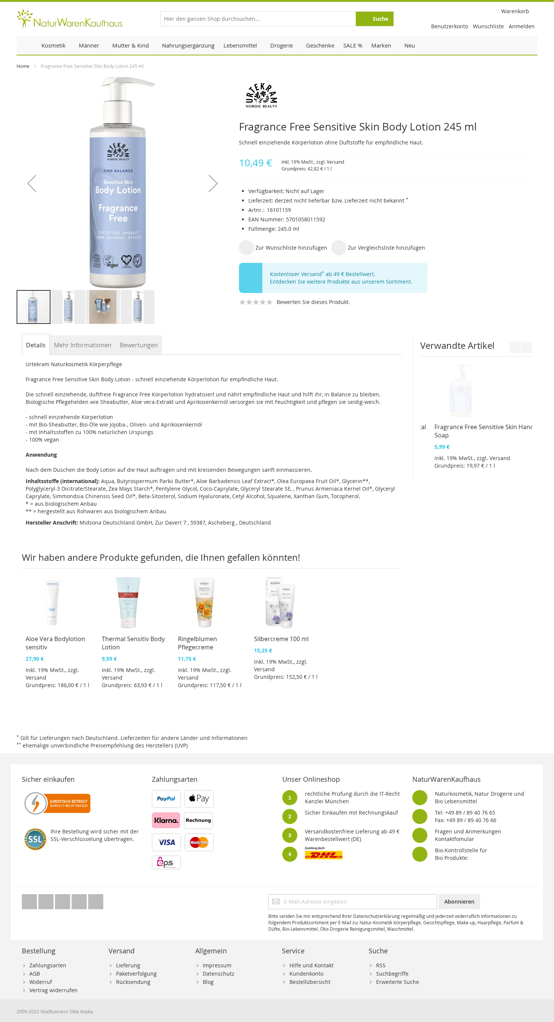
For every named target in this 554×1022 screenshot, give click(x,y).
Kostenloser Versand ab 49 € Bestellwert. (322, 274)
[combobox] (277, 18)
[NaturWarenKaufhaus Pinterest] (63, 899)
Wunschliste (488, 26)
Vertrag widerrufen (53, 990)
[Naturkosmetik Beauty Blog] (95, 899)
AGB (34, 973)
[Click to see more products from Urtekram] (385, 95)
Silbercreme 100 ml (281, 639)
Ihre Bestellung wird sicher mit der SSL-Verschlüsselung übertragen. (95, 835)
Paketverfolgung (136, 973)
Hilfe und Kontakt (311, 965)
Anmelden (522, 26)
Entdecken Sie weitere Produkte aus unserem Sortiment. (341, 281)
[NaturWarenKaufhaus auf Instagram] (80, 899)
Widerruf (40, 981)
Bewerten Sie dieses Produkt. (313, 301)
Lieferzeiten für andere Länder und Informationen (184, 737)
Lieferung (128, 965)
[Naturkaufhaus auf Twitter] (30, 899)
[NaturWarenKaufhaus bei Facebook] (46, 899)
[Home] (27, 45)
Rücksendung (133, 981)
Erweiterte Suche (397, 981)
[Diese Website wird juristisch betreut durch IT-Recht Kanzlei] (57, 793)
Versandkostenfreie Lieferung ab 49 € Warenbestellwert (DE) (352, 835)
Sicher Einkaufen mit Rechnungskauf (351, 812)
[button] (32, 183)
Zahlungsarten (47, 965)
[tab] (36, 345)
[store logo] (69, 19)
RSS (381, 965)
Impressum (217, 965)
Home (23, 66)
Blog (208, 981)
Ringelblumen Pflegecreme (197, 643)
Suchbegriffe (392, 973)
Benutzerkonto (449, 26)
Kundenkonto (306, 973)
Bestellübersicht (310, 981)
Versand (335, 162)
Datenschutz (218, 973)
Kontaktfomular (454, 838)
